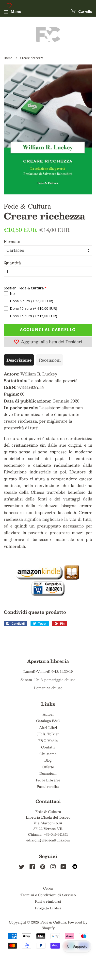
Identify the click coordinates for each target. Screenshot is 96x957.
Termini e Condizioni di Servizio (48, 895)
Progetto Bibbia (48, 908)
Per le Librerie (48, 780)
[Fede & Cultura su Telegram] (74, 867)
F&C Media (48, 740)
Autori (48, 714)
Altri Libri (48, 727)
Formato (12, 241)
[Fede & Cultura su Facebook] (32, 867)
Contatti (48, 747)
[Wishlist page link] (9, 5)
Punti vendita (48, 786)
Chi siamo (48, 754)
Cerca (48, 888)
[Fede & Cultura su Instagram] (53, 867)
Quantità (12, 262)
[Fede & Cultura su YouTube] (63, 867)
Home (8, 58)
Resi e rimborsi (48, 901)
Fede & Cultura (53, 922)
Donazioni (48, 773)
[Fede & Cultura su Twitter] (21, 867)
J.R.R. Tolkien (48, 734)
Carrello (85, 11)
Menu (15, 11)
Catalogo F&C (48, 721)
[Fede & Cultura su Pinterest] (42, 867)
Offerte (48, 767)
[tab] (19, 360)
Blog (48, 760)
